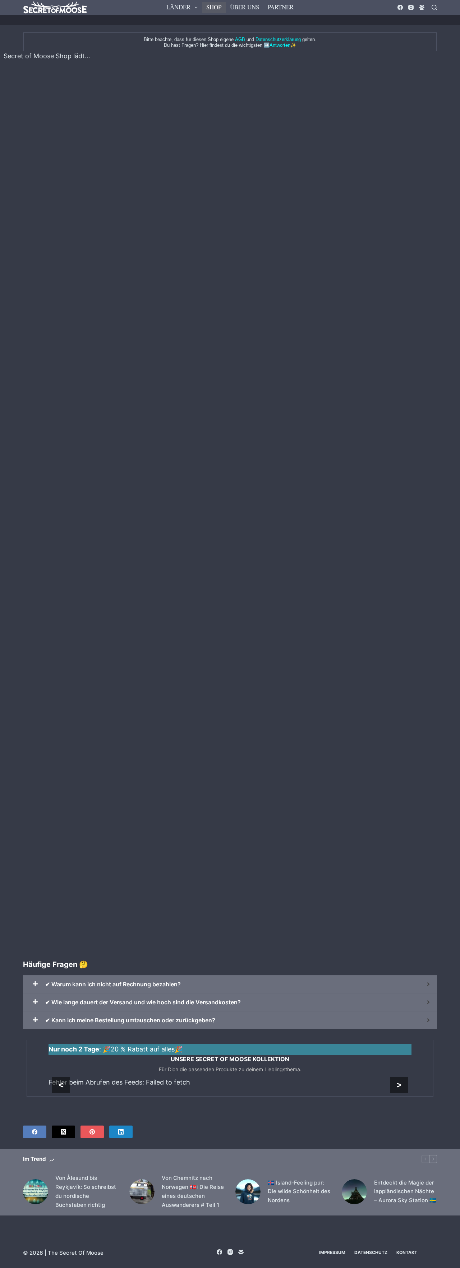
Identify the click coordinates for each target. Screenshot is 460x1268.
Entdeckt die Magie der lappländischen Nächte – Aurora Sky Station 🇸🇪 (405, 1191)
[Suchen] (434, 7)
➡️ (277, 45)
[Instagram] (411, 7)
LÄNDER (178, 7)
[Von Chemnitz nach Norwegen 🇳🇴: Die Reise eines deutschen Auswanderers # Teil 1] (142, 1191)
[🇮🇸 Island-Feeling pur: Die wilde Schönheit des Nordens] (248, 1191)
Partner (281, 7)
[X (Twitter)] (63, 1132)
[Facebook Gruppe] (421, 7)
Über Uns (244, 7)
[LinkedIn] (121, 1132)
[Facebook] (400, 7)
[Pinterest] (92, 1132)
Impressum (332, 1252)
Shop (213, 7)
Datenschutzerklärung (278, 39)
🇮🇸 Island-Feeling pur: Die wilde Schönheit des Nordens (299, 1191)
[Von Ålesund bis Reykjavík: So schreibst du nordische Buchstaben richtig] (35, 1191)
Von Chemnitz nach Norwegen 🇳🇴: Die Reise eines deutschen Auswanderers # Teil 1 (193, 1191)
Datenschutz (370, 1252)
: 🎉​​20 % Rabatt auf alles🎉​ (116, 1049)
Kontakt (406, 1252)
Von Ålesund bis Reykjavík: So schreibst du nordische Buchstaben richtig (85, 1191)
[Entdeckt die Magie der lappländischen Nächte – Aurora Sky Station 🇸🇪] (354, 1191)
